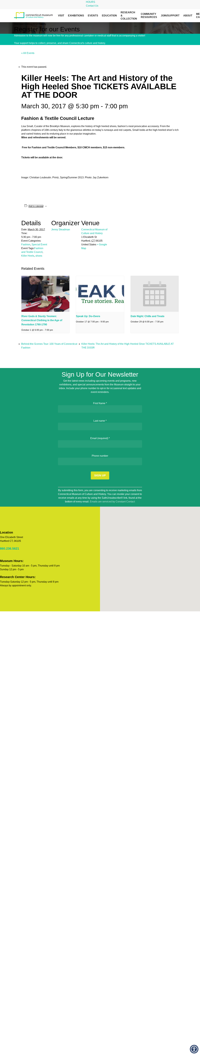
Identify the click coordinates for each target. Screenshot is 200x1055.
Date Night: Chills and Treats (147, 316)
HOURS (90, 2)
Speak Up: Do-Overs (88, 316)
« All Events (27, 53)
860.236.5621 (9, 548)
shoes (38, 255)
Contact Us (92, 5)
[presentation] (45, 294)
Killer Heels (27, 255)
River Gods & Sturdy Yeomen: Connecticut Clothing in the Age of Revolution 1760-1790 (41, 320)
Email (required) (100, 438)
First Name (100, 403)
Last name (100, 420)
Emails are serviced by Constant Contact (112, 501)
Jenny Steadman (60, 229)
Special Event (39, 244)
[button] (194, 1049)
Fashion (25, 244)
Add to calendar (36, 206)
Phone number (100, 455)
